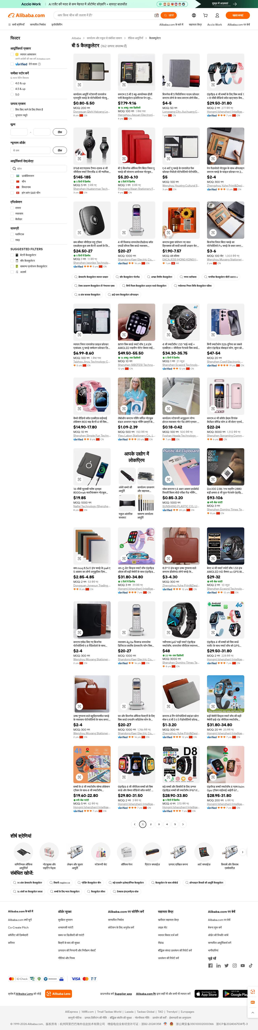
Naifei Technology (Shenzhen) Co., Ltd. (92, 506)
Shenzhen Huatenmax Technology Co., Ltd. (92, 188)
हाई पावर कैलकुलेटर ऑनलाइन (125, 294)
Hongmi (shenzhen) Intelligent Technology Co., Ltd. (225, 111)
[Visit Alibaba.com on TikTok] (250, 965)
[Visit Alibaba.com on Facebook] (210, 965)
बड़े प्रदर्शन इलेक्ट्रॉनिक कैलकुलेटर (128, 882)
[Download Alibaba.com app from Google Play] (236, 994)
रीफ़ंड (161, 942)
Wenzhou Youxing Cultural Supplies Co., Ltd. (181, 185)
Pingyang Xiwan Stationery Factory (136, 188)
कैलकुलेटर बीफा (98, 891)
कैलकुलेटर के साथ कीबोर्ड (166, 882)
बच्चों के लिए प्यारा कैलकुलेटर (66, 891)
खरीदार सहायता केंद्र (168, 919)
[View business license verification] (165, 1024)
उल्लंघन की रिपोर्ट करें (168, 958)
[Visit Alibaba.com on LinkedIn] (218, 965)
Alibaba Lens (24, 993)
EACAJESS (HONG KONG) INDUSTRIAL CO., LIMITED (181, 259)
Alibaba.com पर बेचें (219, 919)
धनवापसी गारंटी (65, 927)
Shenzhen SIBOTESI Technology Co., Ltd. (136, 364)
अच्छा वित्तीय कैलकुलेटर (161, 277)
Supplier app (123, 993)
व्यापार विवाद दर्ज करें (168, 935)
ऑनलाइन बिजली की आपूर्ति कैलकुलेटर (206, 882)
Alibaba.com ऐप (146, 993)
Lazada (129, 1011)
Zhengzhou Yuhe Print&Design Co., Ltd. (225, 185)
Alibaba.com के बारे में (20, 911)
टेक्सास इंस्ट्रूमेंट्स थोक (127, 891)
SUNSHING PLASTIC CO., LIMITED (181, 506)
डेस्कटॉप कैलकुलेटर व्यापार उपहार (93, 277)
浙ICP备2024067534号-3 (232, 1024)
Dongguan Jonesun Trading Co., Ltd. (92, 585)
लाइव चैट (162, 927)
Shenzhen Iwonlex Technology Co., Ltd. (92, 262)
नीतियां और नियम (66, 958)
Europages (187, 1011)
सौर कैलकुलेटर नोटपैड (129, 277)
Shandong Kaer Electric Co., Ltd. (136, 259)
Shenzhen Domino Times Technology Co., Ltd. (225, 509)
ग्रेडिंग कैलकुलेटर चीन (91, 882)
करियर (11, 942)
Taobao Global (145, 1011)
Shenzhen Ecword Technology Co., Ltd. (181, 364)
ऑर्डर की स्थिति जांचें (218, 935)
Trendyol (171, 1011)
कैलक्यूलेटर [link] (155, 38)
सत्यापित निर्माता (116, 919)
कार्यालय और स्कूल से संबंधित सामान (104, 38)
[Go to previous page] (134, 824)
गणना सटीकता (190, 277)
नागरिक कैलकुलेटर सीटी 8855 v (223, 277)
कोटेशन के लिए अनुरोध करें (121, 927)
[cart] (206, 16)
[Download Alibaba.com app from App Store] (207, 994)
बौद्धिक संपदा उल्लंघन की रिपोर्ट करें (175, 950)
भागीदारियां (213, 950)
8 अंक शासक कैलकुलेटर (89, 294)
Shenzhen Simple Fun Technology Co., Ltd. (92, 435)
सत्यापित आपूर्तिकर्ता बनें (219, 942)
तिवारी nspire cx (62, 882)
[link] (253, 991)
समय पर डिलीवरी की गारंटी (71, 935)
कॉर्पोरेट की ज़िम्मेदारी (18, 935)
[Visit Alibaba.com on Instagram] (234, 965)
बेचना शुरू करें (215, 927)
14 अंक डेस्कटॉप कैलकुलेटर (29, 882)
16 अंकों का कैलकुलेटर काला (30, 891)
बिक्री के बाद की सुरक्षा (69, 942)
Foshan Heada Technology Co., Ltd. (181, 435)
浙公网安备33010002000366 (195, 1024)
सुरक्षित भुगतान (65, 919)
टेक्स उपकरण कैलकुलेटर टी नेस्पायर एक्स (96, 285)
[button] (156, 15)
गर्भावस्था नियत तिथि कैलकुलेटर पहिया (195, 285)
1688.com (87, 1011)
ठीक (60, 132)
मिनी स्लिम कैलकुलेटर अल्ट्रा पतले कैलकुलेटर (146, 285)
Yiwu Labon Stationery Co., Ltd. (136, 435)
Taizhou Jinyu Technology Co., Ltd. (92, 361)
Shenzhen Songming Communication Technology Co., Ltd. (225, 435)
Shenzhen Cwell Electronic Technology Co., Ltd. (225, 361)
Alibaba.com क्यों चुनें (20, 919)
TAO (160, 1011)
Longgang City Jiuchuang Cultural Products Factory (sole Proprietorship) (181, 111)
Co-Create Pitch (18, 927)
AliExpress (71, 1011)
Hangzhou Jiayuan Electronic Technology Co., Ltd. (136, 114)
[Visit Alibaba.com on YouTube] (242, 965)
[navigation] (38, 432)
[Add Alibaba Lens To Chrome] (58, 994)
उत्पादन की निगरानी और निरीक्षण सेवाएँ (76, 950)
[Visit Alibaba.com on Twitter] (226, 965)
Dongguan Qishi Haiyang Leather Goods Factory (92, 111)
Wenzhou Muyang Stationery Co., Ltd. (225, 259)
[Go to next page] (183, 824)
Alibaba (76, 38)
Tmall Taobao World (109, 1011)
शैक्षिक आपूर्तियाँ (135, 38)
